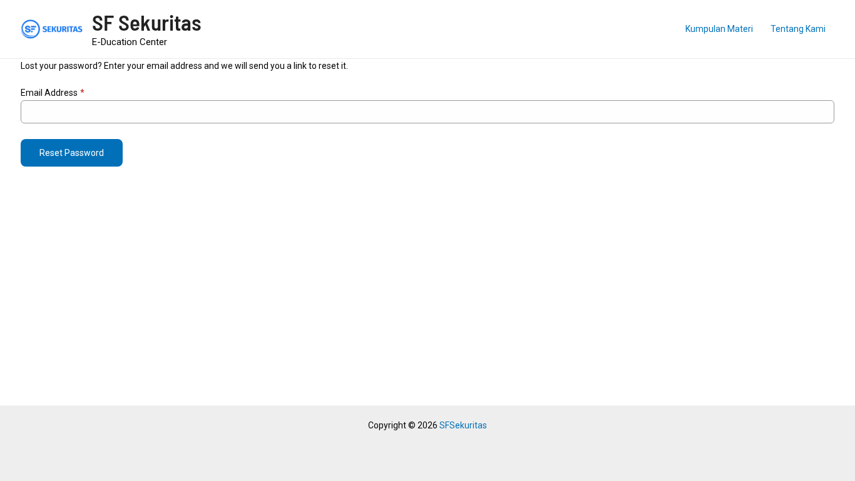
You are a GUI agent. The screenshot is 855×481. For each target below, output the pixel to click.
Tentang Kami (798, 29)
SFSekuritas (463, 425)
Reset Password (71, 153)
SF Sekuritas (147, 22)
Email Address (52, 93)
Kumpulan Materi (719, 29)
